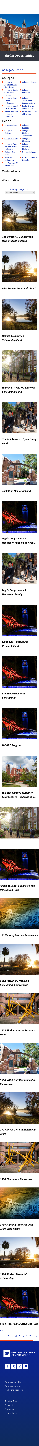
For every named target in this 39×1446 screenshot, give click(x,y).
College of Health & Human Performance (11, 100)
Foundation (10, 1405)
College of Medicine (8, 132)
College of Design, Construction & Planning (11, 92)
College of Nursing (11, 139)
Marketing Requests (14, 1389)
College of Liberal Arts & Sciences (11, 107)
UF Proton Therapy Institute (29, 158)
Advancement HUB (13, 1381)
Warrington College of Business (29, 112)
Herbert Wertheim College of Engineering (11, 114)
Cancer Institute (10, 125)
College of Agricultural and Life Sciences (10, 84)
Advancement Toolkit (14, 1385)
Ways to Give (10, 180)
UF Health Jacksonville (9, 158)
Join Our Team (11, 1401)
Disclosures (10, 1409)
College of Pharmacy (26, 140)
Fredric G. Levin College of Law (28, 107)
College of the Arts (29, 82)
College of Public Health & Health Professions (10, 146)
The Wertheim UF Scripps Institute (11, 164)
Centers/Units (11, 171)
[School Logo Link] (18, 1354)
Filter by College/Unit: (19, 189)
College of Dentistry (26, 126)
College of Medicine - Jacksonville (27, 133)
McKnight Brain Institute (10, 153)
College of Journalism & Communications (28, 100)
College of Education (26, 91)
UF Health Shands (29, 152)
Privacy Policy (11, 1413)
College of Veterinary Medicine (26, 146)
